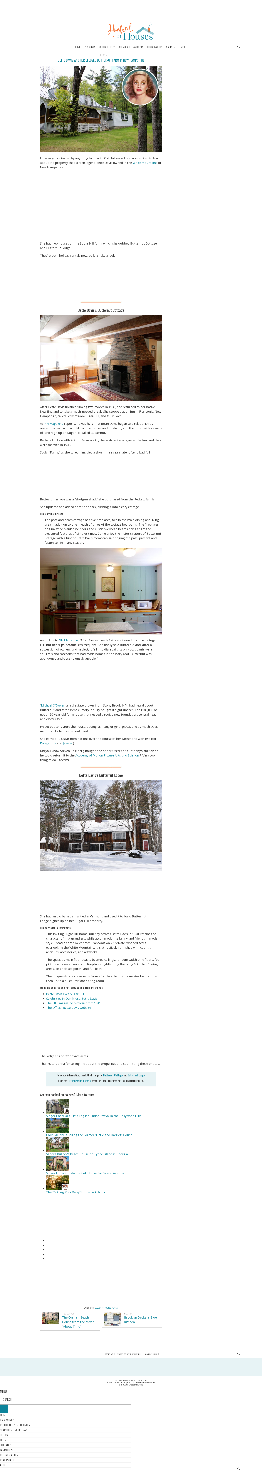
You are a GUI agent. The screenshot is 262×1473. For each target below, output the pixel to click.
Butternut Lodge (136, 1075)
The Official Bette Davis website (68, 1008)
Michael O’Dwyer (53, 705)
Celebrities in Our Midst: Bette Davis (71, 998)
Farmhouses (7, 1450)
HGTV (3, 1440)
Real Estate (7, 1460)
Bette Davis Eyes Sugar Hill (65, 994)
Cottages (5, 1445)
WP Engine (121, 1383)
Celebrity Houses (103, 1308)
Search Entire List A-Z (13, 1430)
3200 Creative (137, 1385)
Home (3, 1415)
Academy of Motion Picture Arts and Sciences (107, 755)
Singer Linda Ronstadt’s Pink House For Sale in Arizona (85, 1173)
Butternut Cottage (113, 1075)
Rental (115, 1308)
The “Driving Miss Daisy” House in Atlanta (75, 1192)
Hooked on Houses (131, 31)
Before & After (9, 1455)
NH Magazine (53, 424)
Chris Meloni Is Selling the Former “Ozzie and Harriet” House (89, 1135)
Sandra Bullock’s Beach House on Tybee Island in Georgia (87, 1154)
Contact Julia (151, 1354)
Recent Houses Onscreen (15, 1425)
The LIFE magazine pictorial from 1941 (73, 1003)
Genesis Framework (146, 1383)
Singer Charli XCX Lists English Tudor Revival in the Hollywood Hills (93, 1116)
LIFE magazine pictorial (79, 1081)
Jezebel (68, 743)
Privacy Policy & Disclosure (129, 1354)
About (4, 1465)
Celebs (4, 1435)
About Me (109, 1354)
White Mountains (145, 163)
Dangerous (48, 743)
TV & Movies (7, 1420)
